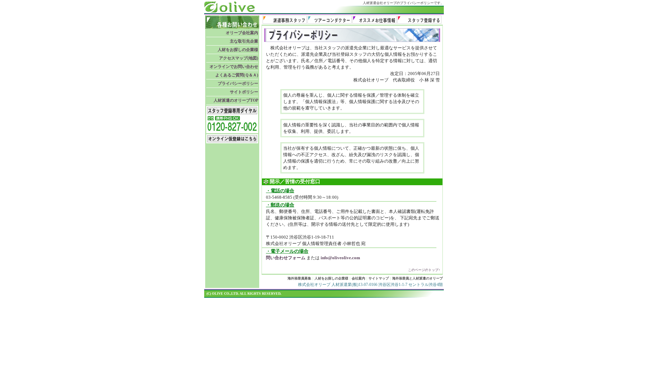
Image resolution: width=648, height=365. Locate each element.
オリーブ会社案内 (242, 32)
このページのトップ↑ (424, 270)
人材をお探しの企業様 (238, 49)
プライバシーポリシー (238, 83)
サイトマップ (379, 278)
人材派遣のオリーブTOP (236, 100)
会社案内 (358, 278)
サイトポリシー (244, 92)
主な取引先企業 (244, 41)
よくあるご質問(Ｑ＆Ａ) (236, 75)
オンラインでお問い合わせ (234, 66)
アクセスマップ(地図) (238, 58)
